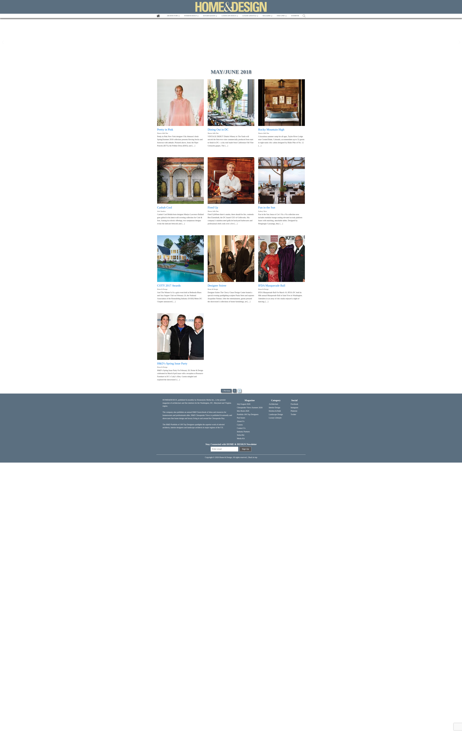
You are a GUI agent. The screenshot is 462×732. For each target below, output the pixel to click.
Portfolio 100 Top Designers (247, 414)
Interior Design (274, 408)
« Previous (226, 391)
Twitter (293, 414)
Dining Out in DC (218, 129)
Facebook (294, 404)
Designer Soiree (217, 285)
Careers (240, 425)
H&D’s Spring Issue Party (172, 363)
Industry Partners (243, 432)
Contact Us (241, 428)
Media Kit (241, 438)
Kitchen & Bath (275, 411)
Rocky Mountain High (271, 129)
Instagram (294, 408)
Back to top (252, 457)
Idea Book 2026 (243, 411)
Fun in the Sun (266, 207)
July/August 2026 (243, 404)
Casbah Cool (164, 207)
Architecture (273, 404)
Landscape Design (276, 414)
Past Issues (241, 418)
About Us (240, 421)
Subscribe (240, 435)
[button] (2, 42)
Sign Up (245, 449)
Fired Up (213, 207)
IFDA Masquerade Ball (271, 285)
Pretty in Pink (165, 129)
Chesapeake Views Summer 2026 (250, 408)
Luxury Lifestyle (275, 418)
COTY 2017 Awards (169, 285)
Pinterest (294, 411)
